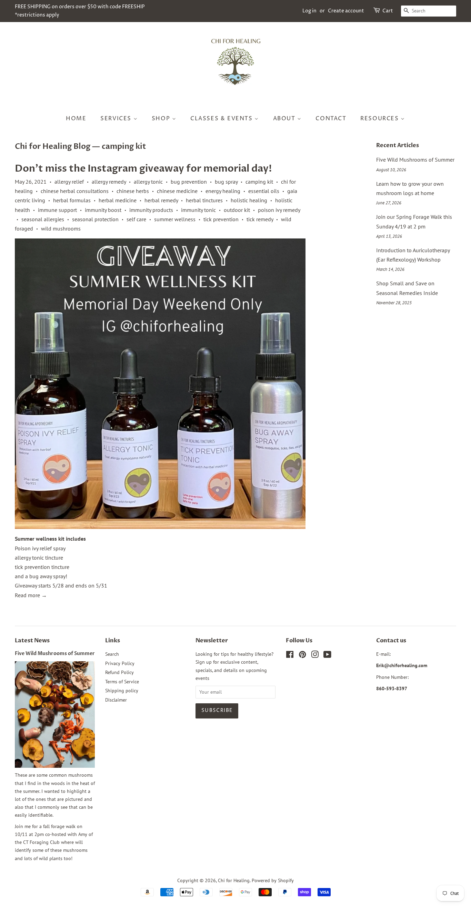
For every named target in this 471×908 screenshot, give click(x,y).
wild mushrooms (61, 228)
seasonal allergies (42, 219)
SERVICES (116, 118)
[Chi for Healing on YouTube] (327, 656)
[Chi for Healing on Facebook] (290, 656)
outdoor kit (237, 209)
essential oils (263, 190)
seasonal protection (95, 219)
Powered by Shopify (273, 880)
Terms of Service (122, 682)
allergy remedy (109, 181)
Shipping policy (121, 690)
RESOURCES (380, 118)
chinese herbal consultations (75, 190)
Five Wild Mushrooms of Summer (415, 159)
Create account (346, 11)
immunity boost (103, 209)
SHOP (162, 118)
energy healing (223, 190)
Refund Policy (119, 672)
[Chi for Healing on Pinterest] (302, 656)
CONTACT (330, 118)
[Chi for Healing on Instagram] (315, 656)
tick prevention (221, 219)
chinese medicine (177, 190)
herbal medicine (118, 200)
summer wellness (175, 219)
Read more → (31, 595)
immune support (57, 209)
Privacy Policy (119, 663)
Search (112, 654)
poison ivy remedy (279, 209)
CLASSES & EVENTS (222, 118)
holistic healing (249, 200)
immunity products (151, 209)
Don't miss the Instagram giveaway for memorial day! (143, 168)
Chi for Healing (234, 880)
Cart (387, 11)
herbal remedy (161, 200)
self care (136, 219)
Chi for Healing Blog (52, 146)
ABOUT (285, 118)
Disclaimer (116, 700)
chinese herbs (133, 190)
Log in (309, 11)
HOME (76, 118)
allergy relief (69, 181)
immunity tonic (198, 209)
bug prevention (189, 181)
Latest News (32, 640)
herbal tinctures (204, 200)
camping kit (259, 181)
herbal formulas (72, 200)
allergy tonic (148, 181)
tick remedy (260, 219)
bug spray (226, 181)
